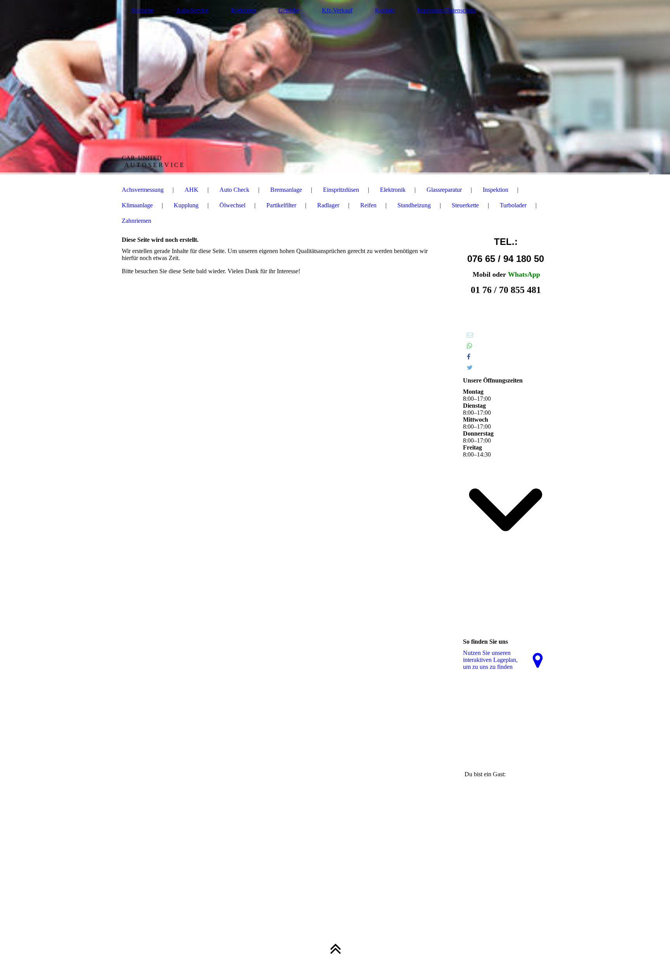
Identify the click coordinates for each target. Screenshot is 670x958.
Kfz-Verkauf (337, 10)
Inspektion (495, 189)
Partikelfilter (281, 205)
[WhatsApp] (469, 346)
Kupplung (186, 205)
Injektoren (243, 10)
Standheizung (414, 205)
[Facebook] (468, 356)
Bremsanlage (286, 189)
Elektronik (393, 189)
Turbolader (513, 205)
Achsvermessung (143, 189)
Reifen (368, 205)
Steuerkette (465, 205)
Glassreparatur (444, 189)
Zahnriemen (136, 220)
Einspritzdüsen (341, 189)
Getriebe (288, 10)
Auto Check (234, 189)
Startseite (142, 10)
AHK (192, 189)
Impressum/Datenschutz (446, 10)
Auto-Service (192, 10)
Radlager (328, 205)
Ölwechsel (232, 205)
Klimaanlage (137, 205)
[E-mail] (470, 335)
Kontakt (385, 10)
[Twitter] (470, 367)
